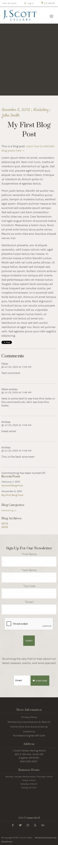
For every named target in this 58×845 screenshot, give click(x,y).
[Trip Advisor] (42, 825)
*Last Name (29, 570)
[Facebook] (13, 825)
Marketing (8, 510)
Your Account (9, 3)
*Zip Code (29, 586)
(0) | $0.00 (49, 3)
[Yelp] (35, 825)
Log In (30, 3)
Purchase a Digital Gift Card (29, 735)
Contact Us (29, 731)
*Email (29, 602)
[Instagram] (28, 825)
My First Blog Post (12, 495)
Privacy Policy (29, 717)
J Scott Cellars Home (20, 15)
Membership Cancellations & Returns (29, 721)
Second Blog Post (12, 485)
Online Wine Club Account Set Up (29, 726)
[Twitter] (20, 825)
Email (11, 677)
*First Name (29, 554)
